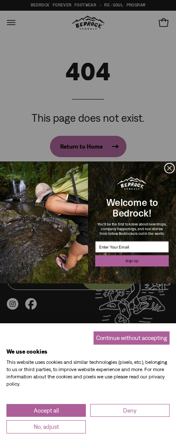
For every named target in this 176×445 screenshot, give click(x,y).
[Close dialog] (169, 168)
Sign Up (132, 260)
